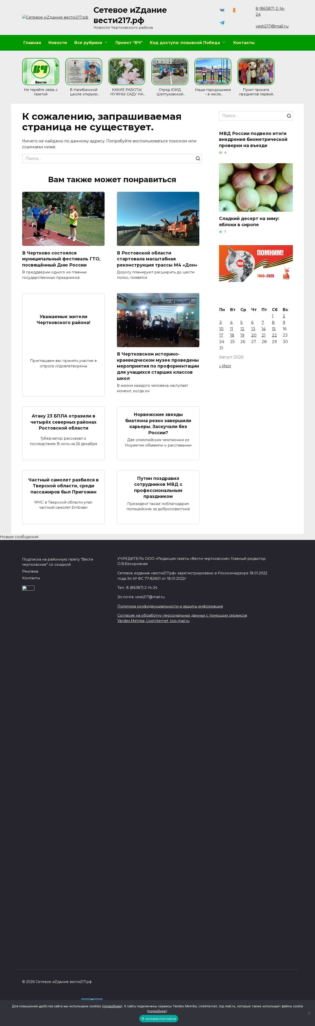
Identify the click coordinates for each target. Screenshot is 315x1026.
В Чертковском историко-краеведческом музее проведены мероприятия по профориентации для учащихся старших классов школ (158, 366)
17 (221, 335)
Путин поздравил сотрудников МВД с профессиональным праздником (158, 487)
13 (253, 329)
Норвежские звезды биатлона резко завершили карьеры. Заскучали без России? (158, 423)
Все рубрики (88, 42)
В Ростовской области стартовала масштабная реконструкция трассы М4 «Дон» (157, 258)
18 (232, 335)
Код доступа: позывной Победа (185, 42)
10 (221, 329)
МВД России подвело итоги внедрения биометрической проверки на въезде (253, 139)
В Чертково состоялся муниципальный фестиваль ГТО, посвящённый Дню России (61, 258)
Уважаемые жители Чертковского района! (63, 319)
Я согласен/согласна (159, 1019)
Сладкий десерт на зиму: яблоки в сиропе (249, 221)
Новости (57, 42)
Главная (32, 42)
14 (264, 329)
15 (274, 329)
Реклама (30, 571)
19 (242, 335)
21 (264, 335)
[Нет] (308, 1013)
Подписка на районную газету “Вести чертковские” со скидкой (57, 562)
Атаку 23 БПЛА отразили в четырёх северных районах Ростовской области (63, 422)
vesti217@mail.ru (272, 26)
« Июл (225, 366)
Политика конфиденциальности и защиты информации (170, 606)
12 (242, 329)
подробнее (112, 1006)
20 (253, 335)
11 (231, 329)
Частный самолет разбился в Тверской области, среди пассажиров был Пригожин (63, 485)
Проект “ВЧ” (128, 42)
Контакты (244, 42)
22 (274, 335)
